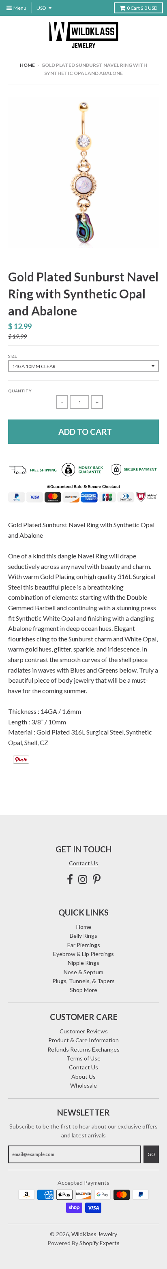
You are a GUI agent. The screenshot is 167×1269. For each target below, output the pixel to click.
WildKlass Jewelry (94, 1234)
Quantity (20, 390)
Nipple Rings (83, 962)
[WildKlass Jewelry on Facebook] (70, 879)
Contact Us (83, 863)
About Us (83, 1076)
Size (12, 355)
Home (27, 65)
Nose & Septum (83, 972)
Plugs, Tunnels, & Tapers (83, 980)
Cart (142, 8)
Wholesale (83, 1085)
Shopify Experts (99, 1242)
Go (151, 1154)
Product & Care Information (83, 1040)
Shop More (83, 989)
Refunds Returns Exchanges (83, 1049)
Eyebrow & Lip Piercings (83, 953)
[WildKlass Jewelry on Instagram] (83, 879)
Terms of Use (83, 1058)
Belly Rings (83, 935)
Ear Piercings (83, 944)
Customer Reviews (84, 1031)
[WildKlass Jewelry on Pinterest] (97, 879)
